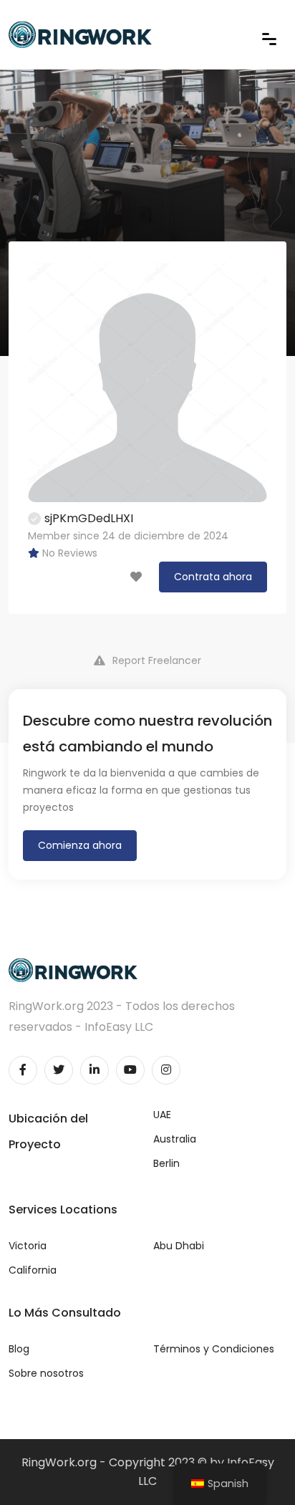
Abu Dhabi (178, 1246)
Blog (19, 1349)
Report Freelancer (156, 660)
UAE (162, 1114)
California (33, 1270)
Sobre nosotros (46, 1373)
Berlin (166, 1163)
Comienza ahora (80, 845)
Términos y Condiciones (213, 1349)
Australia (174, 1139)
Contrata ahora (213, 576)
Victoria (28, 1246)
